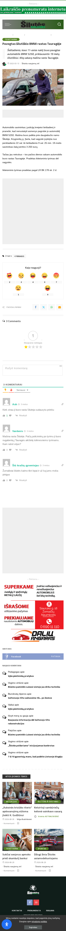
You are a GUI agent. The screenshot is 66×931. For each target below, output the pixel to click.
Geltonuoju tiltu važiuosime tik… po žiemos (30, 697)
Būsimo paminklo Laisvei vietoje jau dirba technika (34, 686)
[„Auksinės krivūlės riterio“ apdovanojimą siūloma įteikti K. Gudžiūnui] (17, 793)
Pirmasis (20, 256)
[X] (43, 307)
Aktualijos (11, 801)
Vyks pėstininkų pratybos (21, 676)
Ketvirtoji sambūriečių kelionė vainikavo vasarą (48, 809)
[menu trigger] (9, 24)
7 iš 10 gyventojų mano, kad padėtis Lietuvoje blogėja (35, 756)
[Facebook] (35, 307)
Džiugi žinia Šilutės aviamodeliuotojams (46, 856)
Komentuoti (9, 823)
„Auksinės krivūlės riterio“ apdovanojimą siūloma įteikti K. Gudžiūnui (17, 811)
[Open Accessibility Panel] (7, 924)
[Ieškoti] (59, 24)
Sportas (42, 849)
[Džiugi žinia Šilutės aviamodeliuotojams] (49, 840)
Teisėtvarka (11, 39)
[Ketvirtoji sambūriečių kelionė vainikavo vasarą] (49, 793)
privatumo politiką (39, 921)
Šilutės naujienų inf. (31, 63)
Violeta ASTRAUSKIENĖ (48, 816)
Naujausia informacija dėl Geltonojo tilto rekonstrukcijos (29, 721)
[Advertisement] (34, 114)
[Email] (59, 307)
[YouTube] (36, 902)
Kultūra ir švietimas (48, 801)
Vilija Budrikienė (24, 819)
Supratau (33, 927)
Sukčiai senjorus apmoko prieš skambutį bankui (16, 856)
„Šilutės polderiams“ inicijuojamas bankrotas (31, 745)
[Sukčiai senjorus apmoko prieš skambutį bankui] (17, 840)
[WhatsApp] (51, 307)
